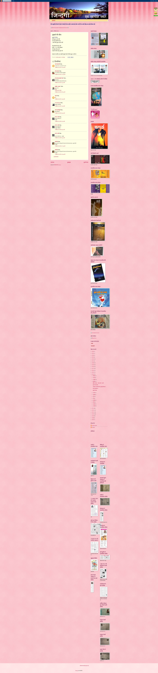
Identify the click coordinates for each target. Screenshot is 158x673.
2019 (93, 364)
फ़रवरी (94, 404)
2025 (93, 353)
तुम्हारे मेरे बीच (95, 390)
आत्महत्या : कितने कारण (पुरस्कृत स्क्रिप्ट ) (99, 386)
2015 (93, 372)
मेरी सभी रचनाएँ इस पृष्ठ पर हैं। (84, 665)
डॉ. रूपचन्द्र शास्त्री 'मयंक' (59, 78)
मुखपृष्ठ (53, 20)
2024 (93, 355)
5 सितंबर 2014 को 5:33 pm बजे (60, 106)
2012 (93, 410)
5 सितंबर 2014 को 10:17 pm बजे (60, 146)
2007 (93, 419)
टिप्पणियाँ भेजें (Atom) (57, 164)
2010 (93, 413)
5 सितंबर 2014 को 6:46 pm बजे (60, 113)
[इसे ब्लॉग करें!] (69, 57)
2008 (93, 417)
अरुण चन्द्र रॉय (57, 64)
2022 (93, 359)
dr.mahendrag (57, 102)
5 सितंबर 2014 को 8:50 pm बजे (60, 137)
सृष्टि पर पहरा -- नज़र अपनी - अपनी (98, 383)
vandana (93, 427)
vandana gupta (94, 425)
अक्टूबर (94, 379)
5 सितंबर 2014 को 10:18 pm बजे (60, 154)
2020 (93, 362)
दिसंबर (94, 375)
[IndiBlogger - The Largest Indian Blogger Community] (95, 118)
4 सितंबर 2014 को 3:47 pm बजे (60, 82)
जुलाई (94, 394)
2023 (93, 357)
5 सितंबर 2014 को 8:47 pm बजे (60, 121)
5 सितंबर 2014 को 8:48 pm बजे (60, 129)
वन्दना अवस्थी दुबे (57, 109)
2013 (93, 408)
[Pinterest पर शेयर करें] (72, 57)
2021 (93, 361)
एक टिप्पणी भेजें (56, 156)
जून (93, 396)
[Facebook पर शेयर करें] (71, 57)
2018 (93, 366)
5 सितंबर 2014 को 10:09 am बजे (60, 92)
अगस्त (94, 392)
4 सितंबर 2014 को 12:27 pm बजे (60, 74)
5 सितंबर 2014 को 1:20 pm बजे (60, 99)
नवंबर (94, 377)
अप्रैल (94, 400)
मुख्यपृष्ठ (69, 162)
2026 (93, 351)
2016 (93, 370)
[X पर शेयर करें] (70, 57)
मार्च (93, 402)
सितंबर (94, 381)
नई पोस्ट (52, 162)
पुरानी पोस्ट (86, 162)
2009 (93, 415)
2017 (93, 368)
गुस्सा (56, 89)
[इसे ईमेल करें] (68, 57)
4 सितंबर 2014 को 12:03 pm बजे (60, 67)
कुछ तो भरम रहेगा (95, 384)
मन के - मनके (57, 117)
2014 (93, 374)
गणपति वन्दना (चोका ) (58, 90)
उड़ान (56, 95)
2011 (93, 412)
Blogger (76, 670)
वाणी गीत (56, 141)
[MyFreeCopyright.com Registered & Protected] (59, 27)
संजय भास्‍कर (57, 71)
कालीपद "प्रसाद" (58, 86)
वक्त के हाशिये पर (95, 388)
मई (93, 398)
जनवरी (94, 405)
